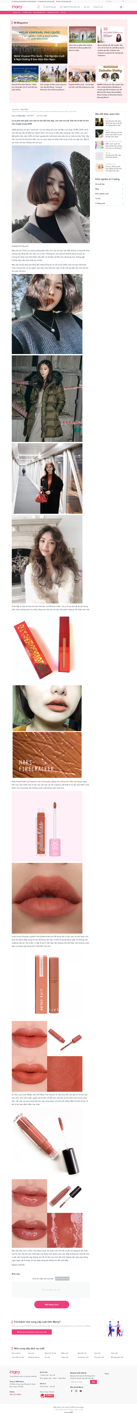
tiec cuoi (86, 7)
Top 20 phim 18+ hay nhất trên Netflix (113, 156)
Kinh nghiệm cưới (39, 12)
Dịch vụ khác (16, 1353)
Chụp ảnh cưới (99, 1357)
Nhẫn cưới (64, 1353)
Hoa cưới (31, 1353)
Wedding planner (34, 1357)
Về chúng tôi (44, 1386)
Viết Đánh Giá (63, 1279)
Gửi (93, 1382)
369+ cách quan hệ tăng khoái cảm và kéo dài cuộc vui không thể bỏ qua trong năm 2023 (114, 146)
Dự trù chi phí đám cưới (64, 1)
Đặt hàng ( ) (52, 1304)
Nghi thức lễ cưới (50, 1353)
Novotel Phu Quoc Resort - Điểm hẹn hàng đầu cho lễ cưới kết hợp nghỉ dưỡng (24, 87)
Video (55, 1378)
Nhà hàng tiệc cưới (117, 1357)
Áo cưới (52, 1375)
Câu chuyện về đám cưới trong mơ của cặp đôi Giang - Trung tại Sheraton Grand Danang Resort (53, 87)
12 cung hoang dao (49, 7)
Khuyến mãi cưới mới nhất (47, 1)
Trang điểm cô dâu (18, 1357)
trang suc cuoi (98, 7)
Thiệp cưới (64, 1357)
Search (123, 1)
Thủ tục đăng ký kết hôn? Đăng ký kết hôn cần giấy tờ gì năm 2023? (114, 168)
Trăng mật (114, 1353)
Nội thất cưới (82, 1353)
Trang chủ (16, 12)
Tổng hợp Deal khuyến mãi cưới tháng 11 (24, 1)
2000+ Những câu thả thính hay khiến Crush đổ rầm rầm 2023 (114, 134)
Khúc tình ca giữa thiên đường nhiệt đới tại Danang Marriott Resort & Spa (80, 47)
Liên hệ (52, 1386)
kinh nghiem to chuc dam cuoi (70, 7)
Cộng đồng (62, 1378)
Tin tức (63, 12)
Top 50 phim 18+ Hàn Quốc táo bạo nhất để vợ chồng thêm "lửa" (114, 123)
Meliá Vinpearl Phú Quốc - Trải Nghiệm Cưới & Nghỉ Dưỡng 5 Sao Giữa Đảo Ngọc (39, 58)
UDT (71, 1412)
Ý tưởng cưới (26, 12)
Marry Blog (24, 109)
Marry (107, 1374)
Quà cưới (97, 1353)
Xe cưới (47, 1357)
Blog (97, 189)
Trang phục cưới (53, 12)
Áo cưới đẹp (99, 184)
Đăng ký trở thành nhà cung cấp (32, 1332)
